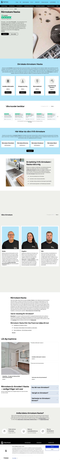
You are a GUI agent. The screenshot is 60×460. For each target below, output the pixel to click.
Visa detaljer (14, 458)
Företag (17, 2)
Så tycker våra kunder (44, 2)
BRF (20, 2)
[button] (47, 106)
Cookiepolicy (30, 455)
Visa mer (3, 31)
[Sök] (58, 2)
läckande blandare (6, 263)
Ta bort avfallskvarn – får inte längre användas (23, 330)
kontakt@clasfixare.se (33, 431)
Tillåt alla (52, 446)
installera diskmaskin (11, 262)
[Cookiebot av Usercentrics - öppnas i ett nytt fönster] (6, 458)
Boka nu (8, 92)
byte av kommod (31, 259)
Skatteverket (33, 319)
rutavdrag (14, 319)
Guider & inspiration (26, 2)
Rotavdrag (13, 316)
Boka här (5, 34)
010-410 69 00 (50, 431)
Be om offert (13, 34)
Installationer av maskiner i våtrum (20, 325)
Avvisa (52, 449)
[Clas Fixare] (4, 2)
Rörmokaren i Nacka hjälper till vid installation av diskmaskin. (25, 327)
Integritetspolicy (23, 455)
